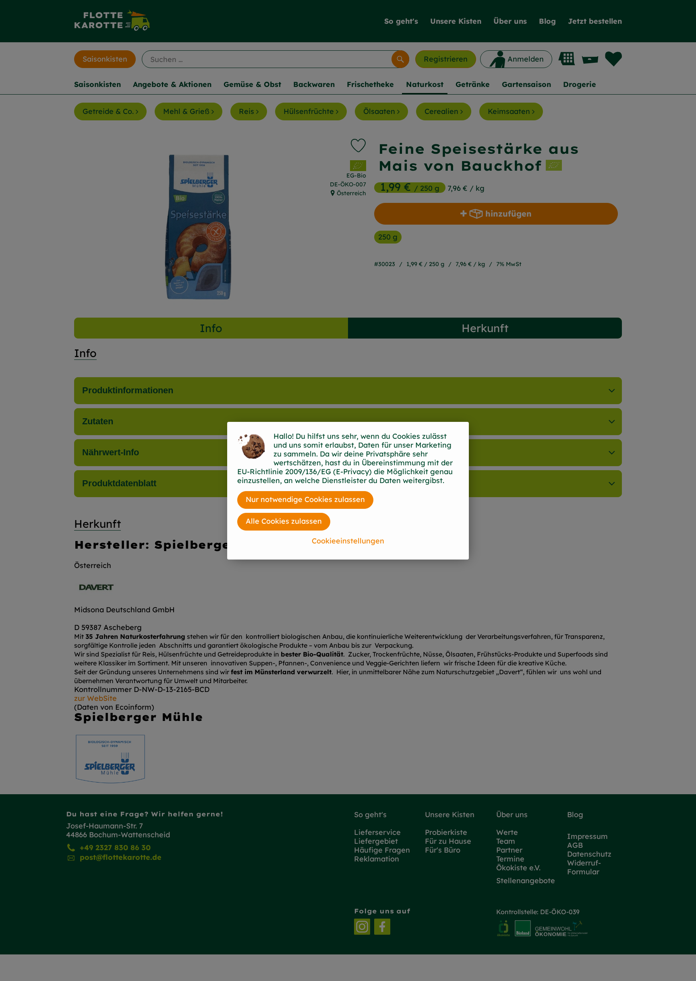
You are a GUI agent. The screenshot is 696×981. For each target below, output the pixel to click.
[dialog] (348, 490)
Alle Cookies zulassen (284, 521)
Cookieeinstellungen (348, 540)
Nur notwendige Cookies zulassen (305, 499)
